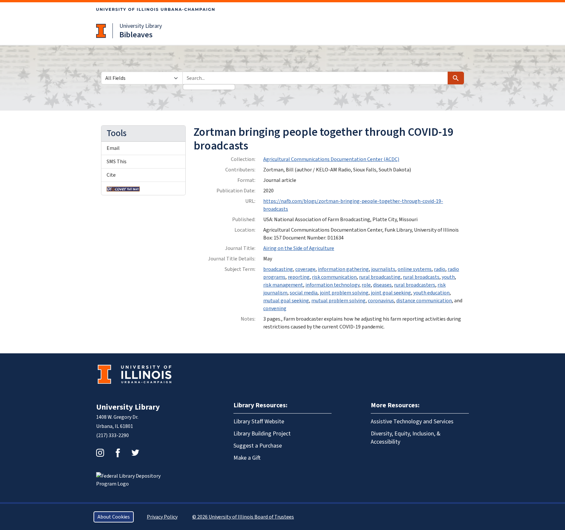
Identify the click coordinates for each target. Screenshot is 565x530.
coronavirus (381, 300)
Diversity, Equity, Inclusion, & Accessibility (405, 438)
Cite (111, 175)
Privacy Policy (162, 517)
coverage (305, 269)
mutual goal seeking (286, 300)
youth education (431, 292)
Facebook (118, 453)
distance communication (424, 300)
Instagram (100, 453)
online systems (415, 269)
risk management (283, 285)
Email (113, 148)
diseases (382, 285)
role (366, 285)
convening (274, 308)
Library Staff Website (258, 421)
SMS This (117, 161)
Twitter (135, 453)
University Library (140, 26)
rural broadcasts (421, 277)
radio (439, 269)
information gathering (343, 269)
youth (448, 277)
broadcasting (278, 269)
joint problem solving (344, 292)
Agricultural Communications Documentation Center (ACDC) (331, 159)
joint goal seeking (391, 292)
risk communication (334, 277)
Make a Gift (247, 458)
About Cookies (113, 517)
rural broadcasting (380, 277)
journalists (383, 269)
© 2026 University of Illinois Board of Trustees (243, 517)
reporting (299, 277)
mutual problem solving (338, 300)
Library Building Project (262, 434)
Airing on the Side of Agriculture (298, 248)
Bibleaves (136, 35)
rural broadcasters (414, 285)
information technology (332, 285)
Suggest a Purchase (257, 446)
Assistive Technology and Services (412, 421)
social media (303, 292)
